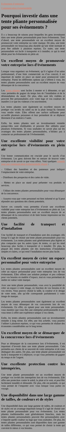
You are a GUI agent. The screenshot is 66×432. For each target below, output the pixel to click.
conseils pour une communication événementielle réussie (33, 162)
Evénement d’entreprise (12, 3)
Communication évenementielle (16, 8)
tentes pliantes (13, 90)
